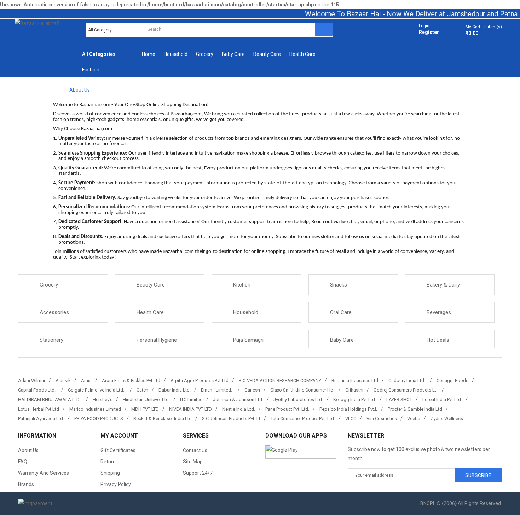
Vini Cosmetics (381, 418)
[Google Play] (300, 451)
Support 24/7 (198, 473)
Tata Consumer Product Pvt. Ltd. (303, 418)
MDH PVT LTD (145, 409)
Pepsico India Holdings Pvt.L (348, 409)
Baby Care (342, 340)
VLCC (350, 418)
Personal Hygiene (157, 340)
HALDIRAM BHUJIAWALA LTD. (50, 399)
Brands (26, 484)
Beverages (439, 312)
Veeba (413, 418)
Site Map (193, 461)
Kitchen (241, 285)
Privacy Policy (115, 484)
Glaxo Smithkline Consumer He (302, 390)
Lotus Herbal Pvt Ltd (38, 409)
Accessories (54, 312)
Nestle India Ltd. (238, 409)
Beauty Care (151, 285)
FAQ (22, 461)
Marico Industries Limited (95, 409)
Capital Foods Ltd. (38, 390)
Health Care (150, 312)
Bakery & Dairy (443, 285)
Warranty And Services (43, 473)
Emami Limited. (217, 390)
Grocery (49, 285)
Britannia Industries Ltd (354, 380)
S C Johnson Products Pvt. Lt (231, 418)
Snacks (338, 285)
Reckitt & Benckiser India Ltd (162, 418)
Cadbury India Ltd (407, 380)
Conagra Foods (452, 380)
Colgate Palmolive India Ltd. (97, 390)
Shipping (110, 473)
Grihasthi (354, 390)
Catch (142, 390)
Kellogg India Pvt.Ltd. (354, 399)
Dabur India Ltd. (174, 390)
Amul (86, 380)
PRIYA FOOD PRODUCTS (98, 418)
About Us (79, 89)
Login (424, 25)
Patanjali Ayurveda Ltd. (41, 418)
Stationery (51, 340)
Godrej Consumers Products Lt (406, 390)
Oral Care (341, 312)
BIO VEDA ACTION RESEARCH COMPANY (280, 380)
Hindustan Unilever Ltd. (146, 399)
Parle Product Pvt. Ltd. (287, 409)
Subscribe (478, 475)
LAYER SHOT (399, 399)
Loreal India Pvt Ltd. (442, 399)
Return (108, 461)
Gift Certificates (117, 450)
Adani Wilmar (31, 380)
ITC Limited (191, 399)
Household (245, 312)
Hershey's (102, 399)
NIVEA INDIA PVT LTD (190, 409)
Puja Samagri (248, 340)
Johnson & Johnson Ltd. (238, 399)
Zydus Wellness (447, 418)
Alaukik (63, 380)
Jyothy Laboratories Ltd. (298, 399)
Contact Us (195, 450)
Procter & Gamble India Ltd (415, 409)
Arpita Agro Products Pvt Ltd (200, 380)
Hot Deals (438, 340)
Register (429, 32)
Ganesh (252, 390)
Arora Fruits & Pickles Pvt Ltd (131, 380)
